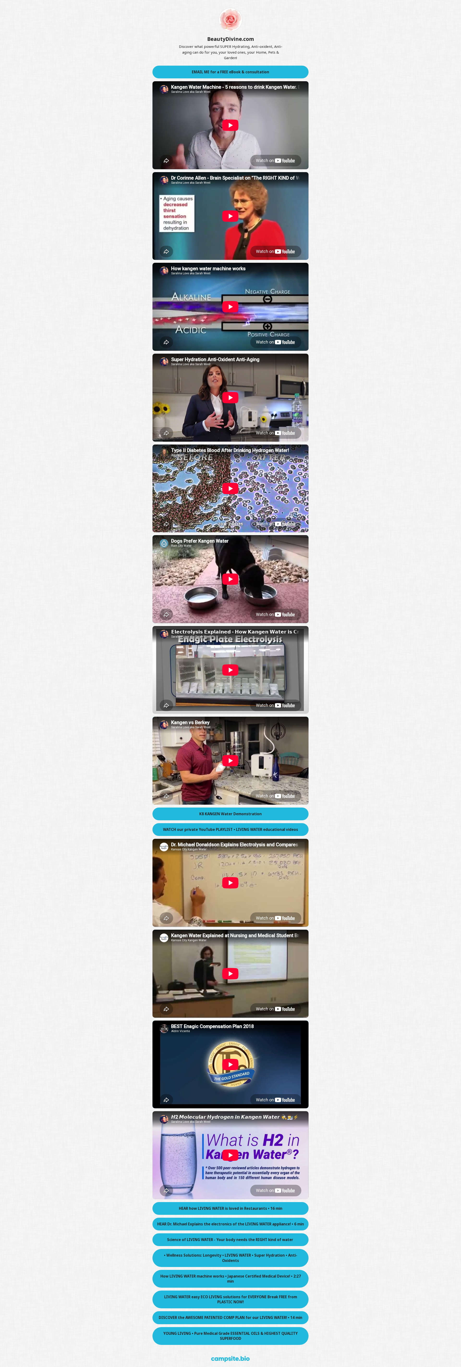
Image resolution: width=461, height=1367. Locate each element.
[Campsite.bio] (230, 1359)
